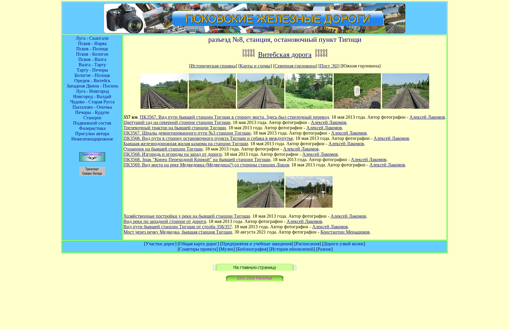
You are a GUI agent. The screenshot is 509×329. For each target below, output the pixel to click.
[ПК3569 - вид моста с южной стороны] (405, 107)
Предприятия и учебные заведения (257, 243)
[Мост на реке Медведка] (309, 206)
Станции (92, 117)
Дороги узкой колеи (343, 243)
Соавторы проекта (197, 249)
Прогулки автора (92, 133)
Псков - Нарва (92, 43)
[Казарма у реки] (309, 107)
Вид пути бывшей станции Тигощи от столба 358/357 (177, 226)
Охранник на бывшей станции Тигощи (163, 148)
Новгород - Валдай (92, 96)
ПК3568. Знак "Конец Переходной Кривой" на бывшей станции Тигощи (196, 159)
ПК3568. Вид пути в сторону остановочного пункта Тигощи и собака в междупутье (208, 138)
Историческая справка (213, 65)
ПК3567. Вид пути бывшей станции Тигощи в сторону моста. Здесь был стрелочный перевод (234, 117)
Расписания (307, 243)
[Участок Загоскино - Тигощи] (248, 54)
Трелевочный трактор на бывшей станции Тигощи (174, 127)
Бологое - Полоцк (92, 75)
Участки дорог (160, 243)
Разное (324, 249)
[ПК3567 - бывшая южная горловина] (164, 107)
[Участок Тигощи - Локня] (321, 54)
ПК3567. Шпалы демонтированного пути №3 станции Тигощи (187, 132)
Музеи (226, 249)
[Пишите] (254, 279)
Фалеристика (92, 128)
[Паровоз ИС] (92, 159)
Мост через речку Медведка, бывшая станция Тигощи (177, 231)
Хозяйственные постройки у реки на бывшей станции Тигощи (186, 216)
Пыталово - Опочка (92, 107)
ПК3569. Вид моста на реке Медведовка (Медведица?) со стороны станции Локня (206, 164)
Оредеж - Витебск (92, 80)
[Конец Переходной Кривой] (357, 107)
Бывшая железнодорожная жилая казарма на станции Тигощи (185, 143)
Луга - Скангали (92, 38)
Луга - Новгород (92, 91)
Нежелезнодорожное (92, 138)
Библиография (252, 249)
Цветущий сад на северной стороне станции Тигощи (176, 122)
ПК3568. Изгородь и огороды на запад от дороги (172, 154)
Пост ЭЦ (329, 65)
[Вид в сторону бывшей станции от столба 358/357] (260, 206)
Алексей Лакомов (427, 117)
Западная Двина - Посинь (92, 85)
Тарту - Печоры (92, 69)
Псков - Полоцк (92, 48)
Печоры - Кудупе (92, 112)
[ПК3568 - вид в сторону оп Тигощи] (260, 107)
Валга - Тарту (92, 64)
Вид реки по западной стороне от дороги (164, 221)
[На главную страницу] (254, 269)
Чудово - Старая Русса (92, 101)
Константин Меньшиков (345, 231)
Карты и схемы (255, 65)
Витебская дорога (285, 54)
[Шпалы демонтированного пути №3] (212, 107)
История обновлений (292, 249)
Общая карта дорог (198, 243)
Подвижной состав (92, 122)
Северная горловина (295, 65)
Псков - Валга (92, 59)
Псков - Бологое (92, 54)
